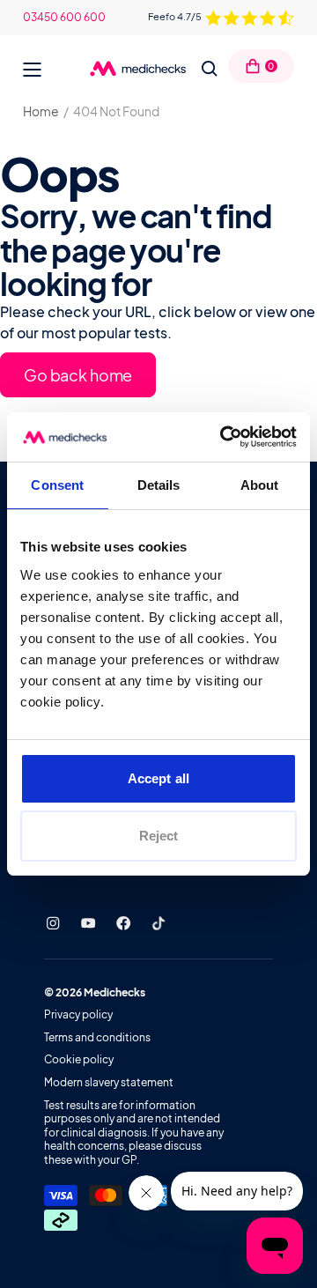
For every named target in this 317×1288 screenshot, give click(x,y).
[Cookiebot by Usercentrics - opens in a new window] (224, 437)
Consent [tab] (57, 484)
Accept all (158, 778)
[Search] (209, 69)
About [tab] (259, 484)
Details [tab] (159, 484)
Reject (159, 835)
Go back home (78, 375)
